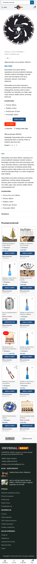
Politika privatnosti (7, 524)
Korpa (3, 548)
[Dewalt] (9, 438)
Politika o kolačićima (7, 527)
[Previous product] (5, 58)
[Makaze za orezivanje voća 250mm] (9, 372)
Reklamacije (5, 499)
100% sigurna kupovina (8, 520)
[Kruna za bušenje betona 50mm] (9, 303)
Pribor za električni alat (11, 54)
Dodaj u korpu (19, 119)
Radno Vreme (5, 503)
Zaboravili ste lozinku (8, 541)
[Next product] (10, 58)
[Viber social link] (16, 145)
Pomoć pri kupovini (7, 496)
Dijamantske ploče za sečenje (21, 137)
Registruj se (5, 538)
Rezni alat (17, 142)
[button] (9, 253)
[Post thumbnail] (4, 474)
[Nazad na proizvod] (8, 58)
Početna (7, 52)
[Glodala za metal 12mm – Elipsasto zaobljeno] (27, 372)
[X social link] (12, 145)
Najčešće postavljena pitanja (10, 493)
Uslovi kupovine (6, 517)
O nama (3, 514)
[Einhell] (27, 438)
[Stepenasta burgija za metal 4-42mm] (9, 234)
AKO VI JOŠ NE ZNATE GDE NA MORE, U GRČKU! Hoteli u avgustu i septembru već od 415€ (21, 482)
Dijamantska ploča (9, 195)
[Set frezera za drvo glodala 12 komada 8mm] (9, 338)
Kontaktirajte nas (6, 506)
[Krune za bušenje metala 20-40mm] (27, 407)
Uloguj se (4, 535)
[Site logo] (18, 7)
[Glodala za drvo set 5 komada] (27, 269)
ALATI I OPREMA (17, 52)
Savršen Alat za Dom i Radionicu (19, 472)
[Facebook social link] (10, 145)
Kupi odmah (10, 124)
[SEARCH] (32, 2)
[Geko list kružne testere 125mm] (9, 407)
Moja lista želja (6, 545)
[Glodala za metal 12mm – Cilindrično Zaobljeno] (9, 269)
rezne (20, 171)
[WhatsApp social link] (14, 145)
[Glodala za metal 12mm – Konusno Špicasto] (27, 338)
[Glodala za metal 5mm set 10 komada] (27, 234)
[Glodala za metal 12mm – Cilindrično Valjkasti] (27, 303)
